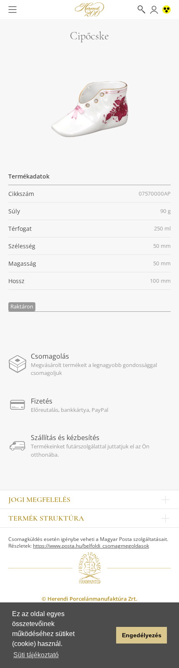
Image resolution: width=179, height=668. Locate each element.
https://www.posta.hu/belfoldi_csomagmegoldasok (91, 545)
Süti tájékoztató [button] (36, 654)
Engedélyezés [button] (142, 635)
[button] (107, 635)
